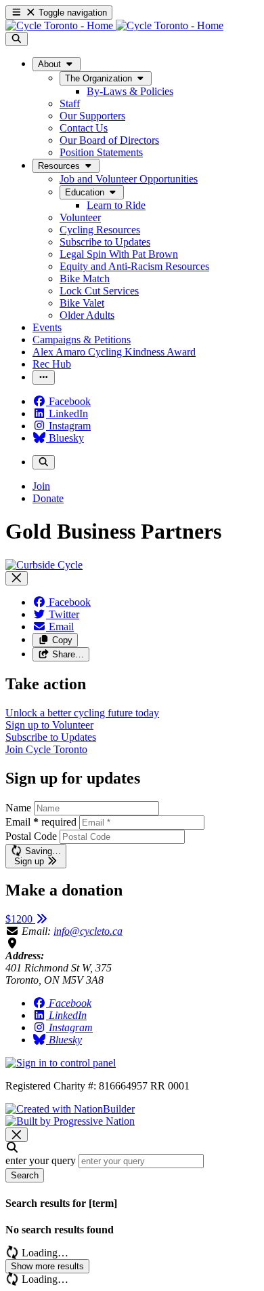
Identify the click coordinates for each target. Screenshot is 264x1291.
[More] (43, 377)
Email (40, 822)
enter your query (40, 1160)
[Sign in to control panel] (60, 1062)
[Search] (16, 39)
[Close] (16, 578)
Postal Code (31, 836)
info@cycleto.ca (88, 931)
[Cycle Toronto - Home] (114, 25)
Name (18, 807)
